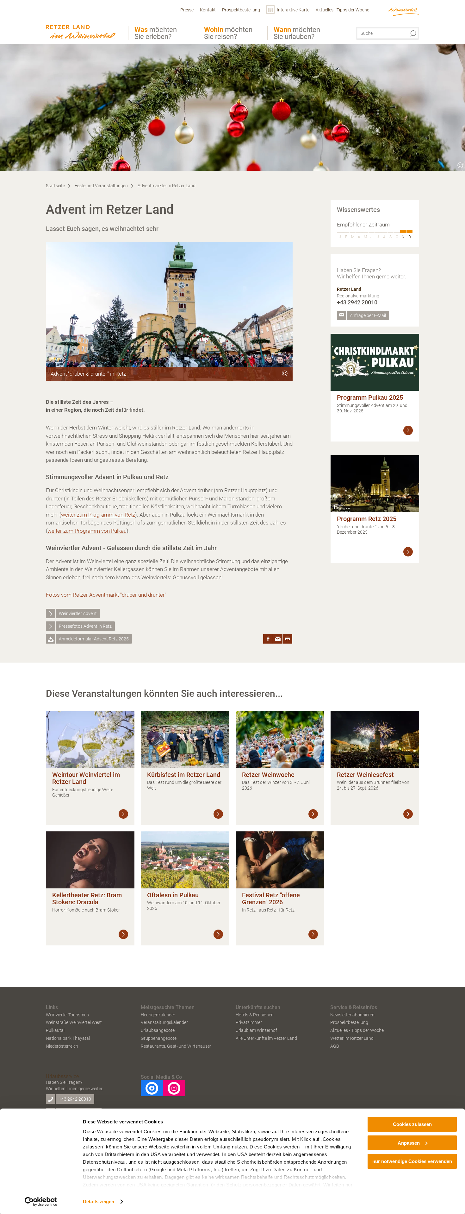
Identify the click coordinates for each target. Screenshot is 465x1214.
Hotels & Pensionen (255, 1014)
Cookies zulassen (412, 1124)
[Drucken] (287, 639)
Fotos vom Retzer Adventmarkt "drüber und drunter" (106, 595)
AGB (334, 1046)
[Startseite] (82, 23)
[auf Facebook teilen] (268, 639)
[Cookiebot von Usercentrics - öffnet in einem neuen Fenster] (41, 1201)
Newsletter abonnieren (352, 1014)
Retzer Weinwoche (268, 774)
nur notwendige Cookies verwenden (412, 1161)
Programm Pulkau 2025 (370, 397)
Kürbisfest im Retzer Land (183, 774)
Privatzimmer (249, 1022)
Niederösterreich (62, 1046)
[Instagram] (174, 1088)
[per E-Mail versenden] (277, 639)
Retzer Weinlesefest (365, 774)
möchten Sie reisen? (228, 33)
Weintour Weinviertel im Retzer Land (86, 778)
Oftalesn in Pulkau (173, 895)
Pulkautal (55, 1030)
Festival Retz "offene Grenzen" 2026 (271, 899)
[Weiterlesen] (408, 430)
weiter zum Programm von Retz (98, 515)
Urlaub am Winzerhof (256, 1030)
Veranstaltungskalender (164, 1022)
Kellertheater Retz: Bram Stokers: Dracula (87, 899)
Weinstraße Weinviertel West (74, 1022)
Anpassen (409, 1143)
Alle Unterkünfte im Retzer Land (266, 1038)
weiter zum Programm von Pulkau (87, 531)
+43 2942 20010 (357, 302)
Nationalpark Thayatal (68, 1038)
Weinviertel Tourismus (67, 1014)
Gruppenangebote (159, 1038)
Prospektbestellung (349, 1022)
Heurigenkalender (158, 1014)
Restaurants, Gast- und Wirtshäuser (176, 1046)
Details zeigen (98, 1201)
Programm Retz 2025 (366, 518)
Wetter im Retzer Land (352, 1038)
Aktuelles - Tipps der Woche (357, 1030)
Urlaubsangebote (158, 1030)
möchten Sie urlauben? (297, 33)
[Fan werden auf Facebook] (152, 1088)
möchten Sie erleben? (155, 33)
